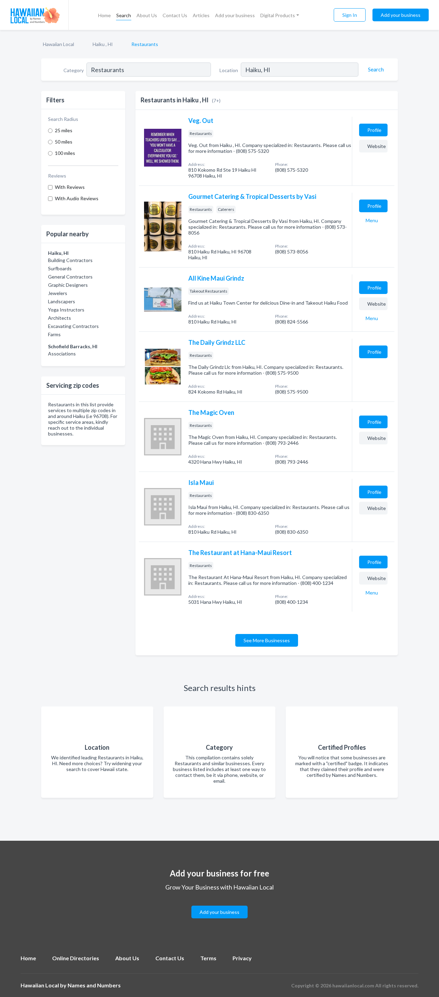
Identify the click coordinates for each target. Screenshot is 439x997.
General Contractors (70, 277)
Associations (62, 353)
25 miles (63, 130)
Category (73, 70)
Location (229, 70)
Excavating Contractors (73, 326)
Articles (201, 15)
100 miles (65, 153)
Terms (208, 958)
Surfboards (60, 268)
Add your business (235, 15)
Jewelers (57, 293)
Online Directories (75, 958)
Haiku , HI (103, 44)
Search (123, 15)
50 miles (63, 142)
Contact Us (175, 15)
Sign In (349, 15)
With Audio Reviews (76, 198)
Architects (59, 318)
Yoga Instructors (66, 310)
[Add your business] (219, 903)
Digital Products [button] (277, 15)
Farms (54, 334)
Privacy (242, 958)
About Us (147, 15)
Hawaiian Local (58, 44)
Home (104, 15)
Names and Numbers (94, 985)
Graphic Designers (68, 285)
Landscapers (61, 301)
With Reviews (70, 187)
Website (376, 146)
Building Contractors (70, 260)
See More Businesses (267, 640)
